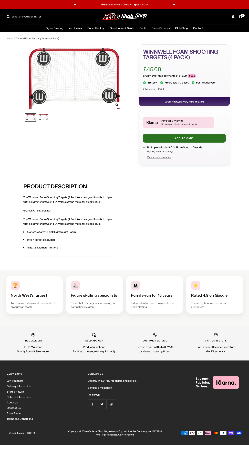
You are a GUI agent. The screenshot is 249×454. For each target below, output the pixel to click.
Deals (143, 28)
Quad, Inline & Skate (122, 28)
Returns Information (19, 397)
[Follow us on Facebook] (92, 404)
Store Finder (14, 413)
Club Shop (181, 28)
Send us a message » (100, 388)
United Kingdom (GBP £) (22, 432)
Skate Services (161, 28)
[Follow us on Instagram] (111, 404)
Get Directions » (215, 351)
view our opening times (156, 351)
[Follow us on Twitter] (101, 404)
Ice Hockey (75, 28)
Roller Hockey (95, 28)
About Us (12, 402)
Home (10, 38)
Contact (198, 28)
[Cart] (240, 16)
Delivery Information (19, 386)
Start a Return (15, 391)
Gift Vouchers (15, 381)
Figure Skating (54, 28)
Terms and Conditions (20, 419)
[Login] (233, 16)
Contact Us (14, 408)
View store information (159, 157)
